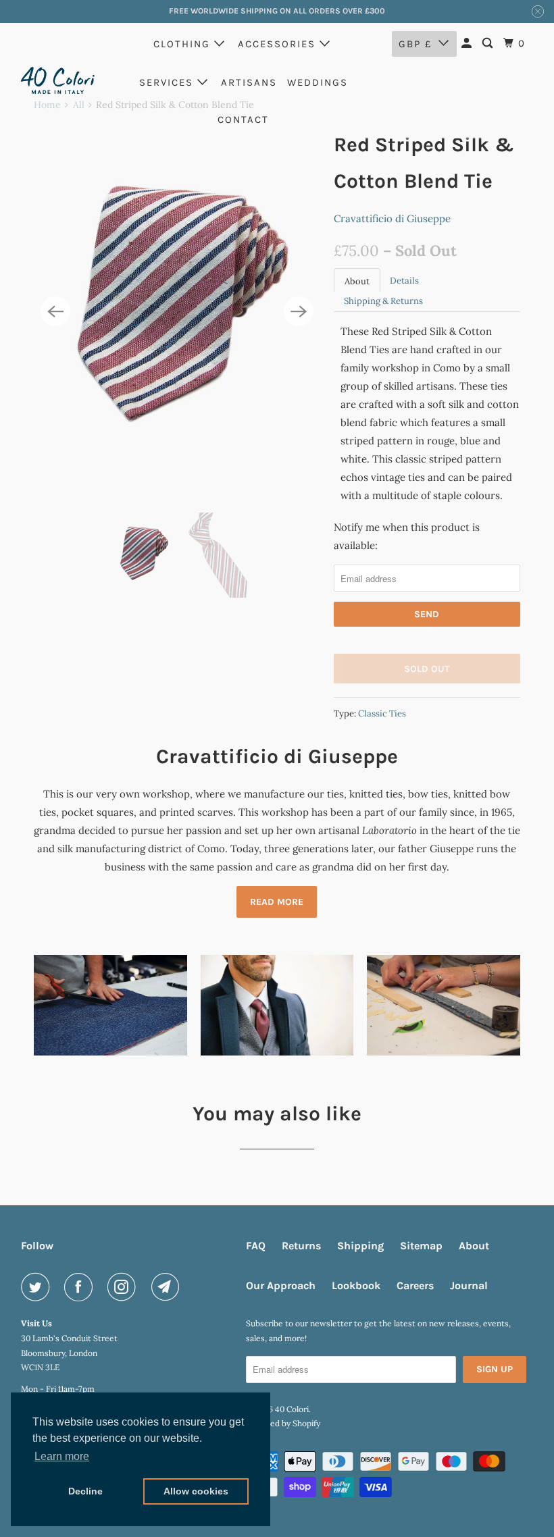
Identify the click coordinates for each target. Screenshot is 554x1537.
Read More (276, 902)
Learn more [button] (61, 1456)
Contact (243, 119)
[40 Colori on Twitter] (38, 1287)
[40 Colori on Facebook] (81, 1287)
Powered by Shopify (283, 1423)
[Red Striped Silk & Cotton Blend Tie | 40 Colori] (177, 312)
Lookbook (356, 1285)
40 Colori (292, 1409)
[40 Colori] (58, 80)
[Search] (489, 43)
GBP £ (415, 44)
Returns (301, 1245)
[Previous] (55, 311)
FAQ (256, 1245)
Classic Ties (382, 713)
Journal (469, 1285)
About (357, 281)
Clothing (183, 44)
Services (168, 82)
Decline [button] (85, 1491)
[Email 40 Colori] (168, 1287)
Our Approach (281, 1285)
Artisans (249, 82)
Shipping (360, 1245)
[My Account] (468, 43)
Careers (415, 1285)
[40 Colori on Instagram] (124, 1287)
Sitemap (421, 1245)
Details (404, 280)
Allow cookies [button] (195, 1491)
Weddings (317, 82)
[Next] (298, 311)
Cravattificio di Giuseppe (392, 218)
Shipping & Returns (383, 301)
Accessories (279, 44)
